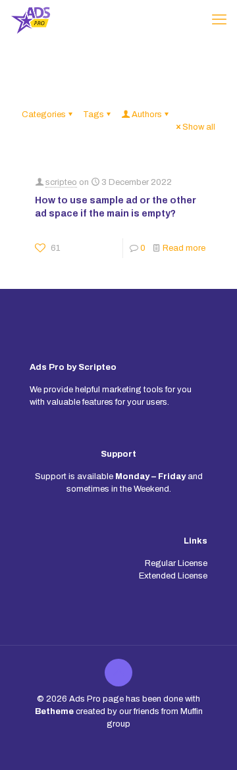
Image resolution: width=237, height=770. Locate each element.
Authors (147, 114)
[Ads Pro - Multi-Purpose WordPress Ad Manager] (30, 19)
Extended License (173, 575)
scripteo (61, 182)
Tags (93, 114)
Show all (198, 127)
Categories (44, 114)
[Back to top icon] (118, 672)
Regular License (176, 563)
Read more (184, 248)
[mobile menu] (219, 20)
